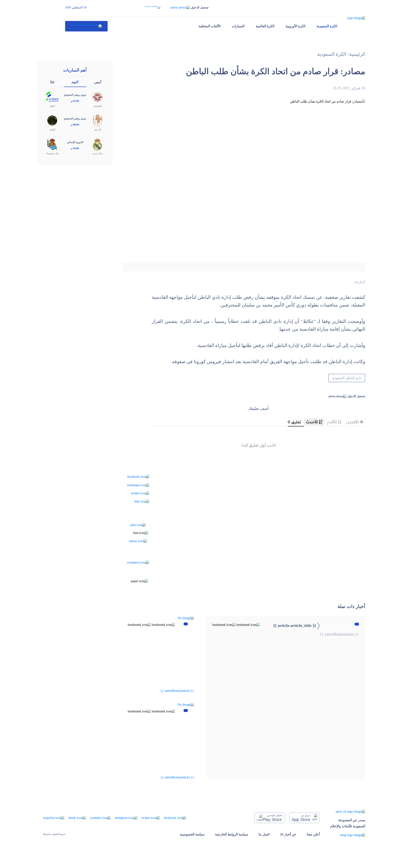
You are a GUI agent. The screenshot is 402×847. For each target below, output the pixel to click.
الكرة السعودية (327, 26)
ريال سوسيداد (52, 153)
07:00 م (75, 101)
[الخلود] (52, 120)
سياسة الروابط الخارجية (231, 834)
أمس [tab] (97, 82)
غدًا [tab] (52, 82)
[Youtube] (100, 817)
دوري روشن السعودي (75, 94)
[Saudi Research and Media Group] (347, 835)
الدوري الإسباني (75, 142)
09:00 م (75, 124)
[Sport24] (347, 811)
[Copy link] (141, 501)
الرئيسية (357, 54)
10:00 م (75, 148)
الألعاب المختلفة (209, 26)
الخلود (52, 129)
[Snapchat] (53, 817)
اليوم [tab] (75, 82)
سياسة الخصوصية (192, 834)
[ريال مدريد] (97, 144)
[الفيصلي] (97, 96)
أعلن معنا (313, 834)
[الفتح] (52, 96)
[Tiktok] (77, 817)
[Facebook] (138, 476)
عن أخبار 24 (288, 834)
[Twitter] (140, 493)
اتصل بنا (264, 834)
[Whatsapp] (138, 484)
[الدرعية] (97, 120)
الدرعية (97, 129)
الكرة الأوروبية (295, 26)
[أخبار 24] (86, 26)
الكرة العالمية (265, 26)
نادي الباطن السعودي (346, 378)
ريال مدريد (98, 153)
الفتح (52, 106)
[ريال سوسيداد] (52, 144)
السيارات (238, 26)
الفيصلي (98, 106)
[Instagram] (126, 817)
